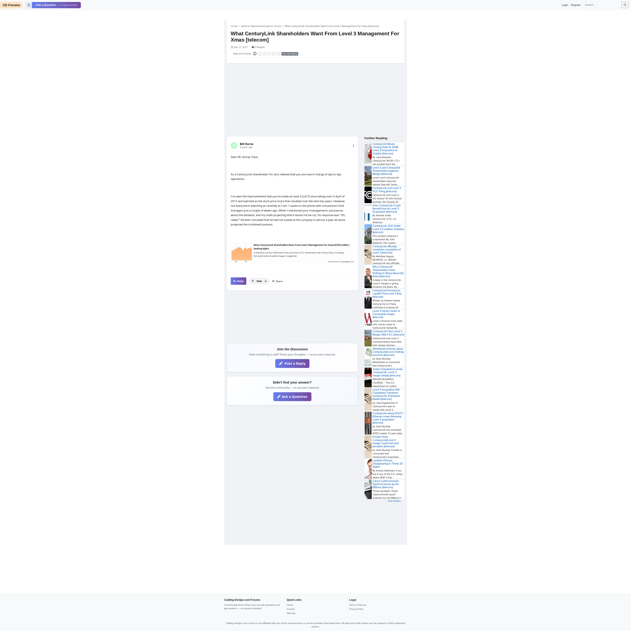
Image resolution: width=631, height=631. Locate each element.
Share (279, 281)
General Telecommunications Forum (261, 26)
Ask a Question (294, 396)
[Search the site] (624, 5)
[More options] (353, 146)
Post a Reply (295, 363)
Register (576, 5)
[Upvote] (252, 281)
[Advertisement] (315, 91)
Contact (291, 609)
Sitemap (291, 613)
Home (234, 26)
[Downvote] (265, 281)
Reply (240, 281)
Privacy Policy (356, 609)
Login (565, 5)
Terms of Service (358, 605)
